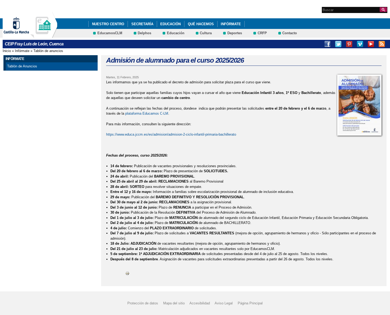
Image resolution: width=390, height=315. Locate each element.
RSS (382, 44)
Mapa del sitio (174, 303)
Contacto (289, 33)
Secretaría (142, 24)
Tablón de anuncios (48, 51)
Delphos (144, 33)
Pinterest (349, 44)
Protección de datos (142, 303)
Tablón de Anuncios (22, 66)
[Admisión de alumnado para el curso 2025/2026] (359, 105)
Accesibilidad (199, 303)
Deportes (234, 33)
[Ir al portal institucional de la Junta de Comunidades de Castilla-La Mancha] (23, 35)
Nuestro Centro (108, 24)
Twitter (338, 44)
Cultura (206, 33)
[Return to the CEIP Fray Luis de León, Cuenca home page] (43, 35)
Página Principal (250, 303)
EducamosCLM (109, 33)
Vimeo (360, 44)
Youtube (371, 44)
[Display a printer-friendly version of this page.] (127, 273)
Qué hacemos (201, 24)
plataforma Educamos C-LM (146, 113)
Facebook (327, 44)
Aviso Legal (224, 303)
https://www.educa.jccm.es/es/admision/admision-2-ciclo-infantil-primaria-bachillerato (171, 134)
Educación (170, 24)
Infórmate (231, 24)
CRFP (262, 33)
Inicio (7, 51)
